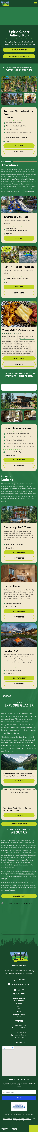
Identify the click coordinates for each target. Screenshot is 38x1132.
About (19, 1006)
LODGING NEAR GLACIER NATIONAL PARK (19, 373)
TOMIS (22, 1120)
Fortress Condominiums (17, 428)
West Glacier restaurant (27, 339)
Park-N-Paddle (19, 1001)
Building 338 (11, 651)
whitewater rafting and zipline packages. (21, 191)
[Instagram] (19, 990)
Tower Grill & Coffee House (18, 330)
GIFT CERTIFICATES (19, 1014)
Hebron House (12, 586)
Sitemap (28, 1119)
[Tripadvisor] (23, 990)
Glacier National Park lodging (27, 876)
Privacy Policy (7, 1119)
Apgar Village (14, 719)
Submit (19, 1098)
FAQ (19, 1009)
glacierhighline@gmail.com (20, 984)
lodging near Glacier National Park (12, 489)
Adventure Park (19, 998)
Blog (19, 1011)
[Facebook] (15, 990)
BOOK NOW (19, 146)
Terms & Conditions (19, 1119)
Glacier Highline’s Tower (18, 527)
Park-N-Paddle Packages (19, 266)
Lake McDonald (13, 733)
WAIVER (19, 1017)
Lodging (19, 1003)
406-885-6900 (20, 980)
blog (16, 737)
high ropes (18, 171)
